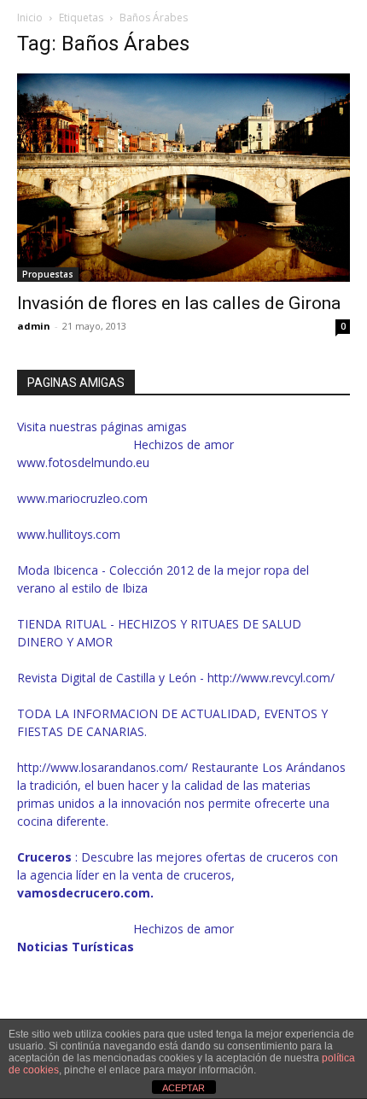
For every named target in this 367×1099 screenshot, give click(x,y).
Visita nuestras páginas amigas (102, 426)
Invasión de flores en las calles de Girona (179, 303)
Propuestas (47, 274)
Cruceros (46, 857)
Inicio (30, 17)
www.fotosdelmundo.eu (83, 462)
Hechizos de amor (183, 444)
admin (33, 325)
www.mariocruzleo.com (82, 498)
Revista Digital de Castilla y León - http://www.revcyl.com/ (176, 677)
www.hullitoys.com (68, 534)
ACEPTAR (183, 1088)
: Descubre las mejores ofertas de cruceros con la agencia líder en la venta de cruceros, (177, 875)
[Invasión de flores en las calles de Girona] (183, 177)
